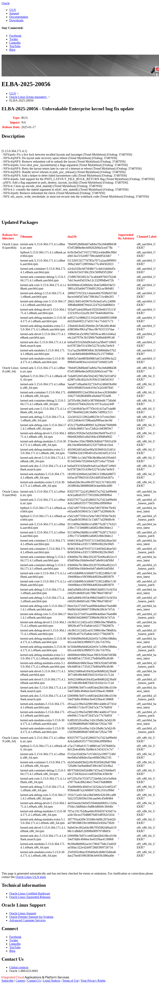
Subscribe (8, 980)
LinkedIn (15, 42)
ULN (12, 9)
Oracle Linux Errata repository (28, 97)
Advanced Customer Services (27, 920)
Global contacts (18, 967)
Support (14, 13)
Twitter (13, 39)
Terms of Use (70, 980)
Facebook (15, 35)
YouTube (15, 46)
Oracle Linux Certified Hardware (29, 893)
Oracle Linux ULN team (31, 877)
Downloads (16, 20)
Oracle (6, 3)
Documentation (18, 16)
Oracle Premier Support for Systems (31, 916)
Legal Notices (51, 980)
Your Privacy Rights (93, 980)
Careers (20, 980)
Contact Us (34, 980)
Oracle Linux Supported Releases (29, 897)
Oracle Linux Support (22, 913)
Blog (12, 49)
